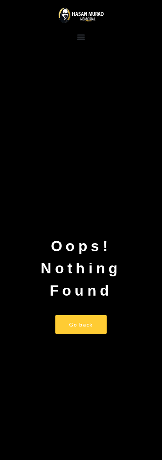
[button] (81, 37)
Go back (81, 324)
